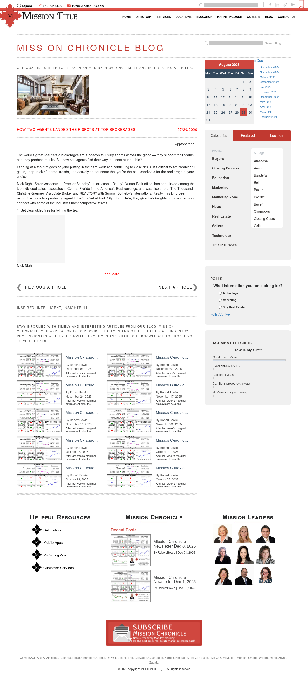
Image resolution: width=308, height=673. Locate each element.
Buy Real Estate (234, 307)
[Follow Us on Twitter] (293, 4)
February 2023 (268, 92)
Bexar (258, 189)
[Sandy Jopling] (222, 575)
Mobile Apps (53, 542)
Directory (144, 17)
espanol (28, 5)
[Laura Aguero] (222, 554)
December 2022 (269, 97)
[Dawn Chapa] (265, 575)
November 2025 (269, 72)
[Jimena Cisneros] (244, 554)
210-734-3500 (52, 5)
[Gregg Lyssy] (244, 575)
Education (204, 17)
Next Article (175, 287)
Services (164, 17)
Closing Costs (264, 218)
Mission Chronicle (154, 516)
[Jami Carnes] (244, 533)
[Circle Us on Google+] (285, 4)
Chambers (262, 211)
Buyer (258, 204)
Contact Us (286, 17)
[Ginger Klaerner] (265, 554)
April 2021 (265, 107)
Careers (253, 17)
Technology (230, 293)
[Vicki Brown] (222, 533)
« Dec (258, 60)
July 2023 (265, 87)
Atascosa (261, 160)
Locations (184, 17)
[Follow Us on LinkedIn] (277, 4)
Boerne (259, 196)
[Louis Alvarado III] (265, 533)
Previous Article (44, 287)
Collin (258, 225)
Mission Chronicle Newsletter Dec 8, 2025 (175, 543)
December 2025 (269, 67)
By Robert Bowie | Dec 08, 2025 (174, 552)
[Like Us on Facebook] (270, 4)
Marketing (229, 300)
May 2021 (265, 102)
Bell (256, 182)
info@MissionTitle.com (88, 5)
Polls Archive (220, 314)
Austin (258, 168)
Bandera (260, 175)
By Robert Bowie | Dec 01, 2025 (174, 588)
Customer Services (58, 567)
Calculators (52, 529)
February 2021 (268, 116)
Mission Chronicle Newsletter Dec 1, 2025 (175, 579)
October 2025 (268, 77)
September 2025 (269, 82)
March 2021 (267, 112)
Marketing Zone (229, 17)
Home (126, 17)
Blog (269, 17)
